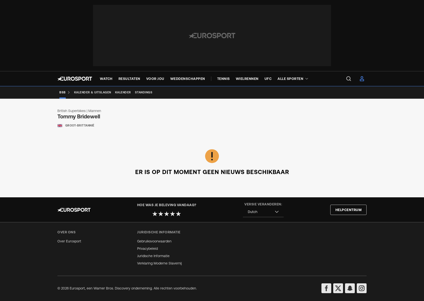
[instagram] (362, 288)
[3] (167, 214)
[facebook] (326, 288)
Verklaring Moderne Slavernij (159, 263)
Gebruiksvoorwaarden (154, 241)
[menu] (348, 78)
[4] (172, 214)
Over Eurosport (69, 241)
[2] (161, 214)
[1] (155, 214)
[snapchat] (350, 288)
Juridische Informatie (153, 256)
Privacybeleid (147, 249)
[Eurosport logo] (74, 78)
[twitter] (338, 288)
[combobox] (263, 212)
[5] (178, 214)
